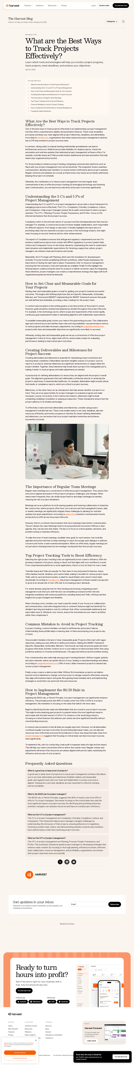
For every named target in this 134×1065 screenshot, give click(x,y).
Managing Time (31, 34)
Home (10, 1026)
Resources (28, 1029)
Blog (47, 1029)
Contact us (49, 1038)
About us (48, 1026)
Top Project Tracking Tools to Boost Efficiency (47, 101)
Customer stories (31, 1026)
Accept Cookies (20, 1052)
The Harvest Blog (20, 18)
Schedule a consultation (53, 1035)
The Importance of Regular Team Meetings (46, 98)
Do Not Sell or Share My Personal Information (67, 1055)
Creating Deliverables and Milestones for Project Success (51, 94)
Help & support (30, 1035)
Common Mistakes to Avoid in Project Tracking (47, 104)
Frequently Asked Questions (41, 111)
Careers (48, 1032)
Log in (93, 5)
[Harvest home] (12, 5)
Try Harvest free (121, 5)
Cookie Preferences (44, 1055)
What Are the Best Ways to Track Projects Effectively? (50, 85)
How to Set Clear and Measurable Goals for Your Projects (51, 91)
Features (11, 1032)
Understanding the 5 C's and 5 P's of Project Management (51, 88)
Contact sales (104, 5)
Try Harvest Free (121, 1057)
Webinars (28, 1032)
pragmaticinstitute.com (93, 326)
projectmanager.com (34, 736)
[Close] (36, 1040)
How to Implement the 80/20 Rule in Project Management (51, 108)
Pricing (64, 5)
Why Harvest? (13, 1029)
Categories (111, 21)
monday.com (42, 138)
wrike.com (70, 514)
